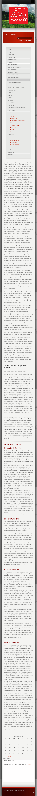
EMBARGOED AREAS (13, 77)
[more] (29, 764)
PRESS (10, 97)
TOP (33, 792)
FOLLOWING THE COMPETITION (16, 107)
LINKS (9, 150)
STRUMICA (11, 100)
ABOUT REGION (12, 80)
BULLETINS (11, 54)
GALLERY (10, 92)
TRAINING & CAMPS (13, 72)
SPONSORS (11, 134)
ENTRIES (10, 62)
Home (20, 40)
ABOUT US (11, 152)
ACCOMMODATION (13, 65)
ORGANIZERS (15, 140)
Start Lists (13, 127)
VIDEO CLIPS (11, 102)
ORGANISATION (12, 85)
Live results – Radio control (18, 120)
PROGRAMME (11, 57)
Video (12, 129)
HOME (9, 49)
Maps (12, 123)
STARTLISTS (11, 110)
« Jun (9, 756)
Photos (13, 132)
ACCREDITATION (12, 70)
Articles (13, 116)
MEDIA (10, 95)
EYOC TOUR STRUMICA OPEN (16, 87)
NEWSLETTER (12, 90)
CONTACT (10, 155)
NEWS (9, 52)
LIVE (9, 112)
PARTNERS (14, 142)
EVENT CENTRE (12, 59)
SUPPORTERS (15, 144)
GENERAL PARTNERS (17, 138)
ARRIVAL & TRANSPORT (14, 67)
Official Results (15, 125)
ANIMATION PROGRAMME (14, 82)
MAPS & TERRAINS (13, 75)
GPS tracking (14, 118)
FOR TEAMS (11, 105)
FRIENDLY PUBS (15, 147)
